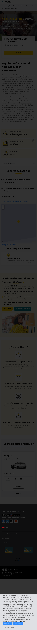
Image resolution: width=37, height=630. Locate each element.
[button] (9, 627)
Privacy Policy (21, 621)
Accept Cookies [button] (7, 623)
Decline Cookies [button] (18, 623)
